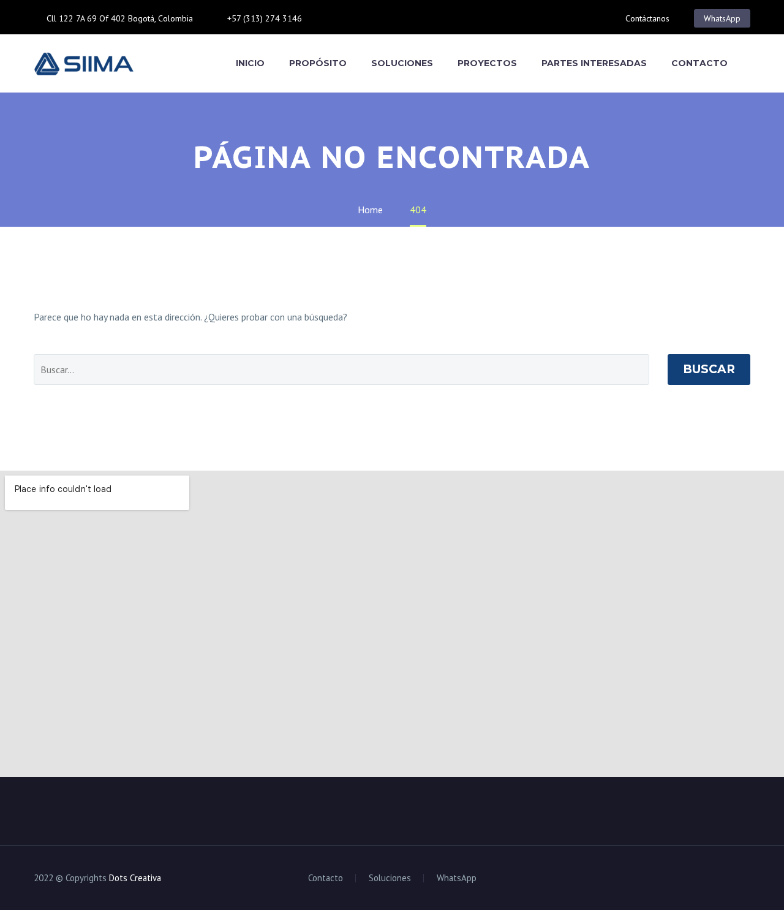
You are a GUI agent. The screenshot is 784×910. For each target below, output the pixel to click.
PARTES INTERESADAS (594, 63)
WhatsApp (722, 18)
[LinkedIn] (351, 18)
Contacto (325, 878)
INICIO (250, 63)
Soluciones (390, 878)
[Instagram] (369, 18)
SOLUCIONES (402, 63)
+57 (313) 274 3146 (264, 18)
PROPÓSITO (318, 63)
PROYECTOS (487, 63)
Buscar (709, 369)
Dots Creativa (135, 878)
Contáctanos (647, 18)
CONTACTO (699, 63)
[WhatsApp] (388, 18)
